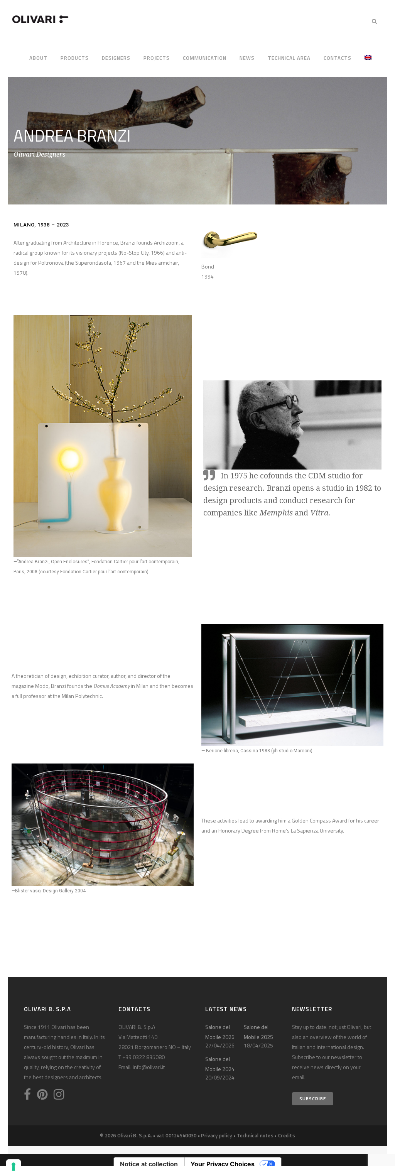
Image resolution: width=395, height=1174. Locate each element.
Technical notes (255, 1135)
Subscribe (312, 1098)
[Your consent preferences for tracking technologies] (13, 1166)
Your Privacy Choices (223, 1164)
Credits (286, 1135)
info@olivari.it (149, 1067)
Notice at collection (149, 1164)
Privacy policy (216, 1135)
